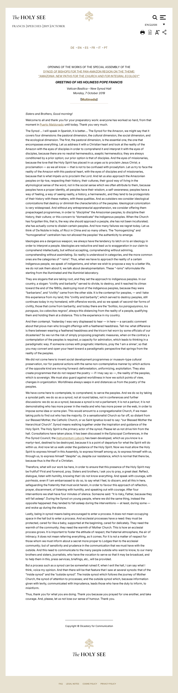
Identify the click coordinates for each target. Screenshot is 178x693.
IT (99, 47)
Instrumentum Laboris (70, 438)
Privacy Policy (108, 684)
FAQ (61, 684)
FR (93, 47)
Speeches (34, 26)
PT (105, 47)
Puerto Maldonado (52, 124)
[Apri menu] (162, 17)
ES (86, 47)
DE (72, 47)
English (152, 25)
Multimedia (89, 99)
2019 (46, 26)
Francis (19, 26)
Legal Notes (72, 684)
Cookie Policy (90, 684)
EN (80, 47)
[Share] (164, 33)
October (58, 26)
